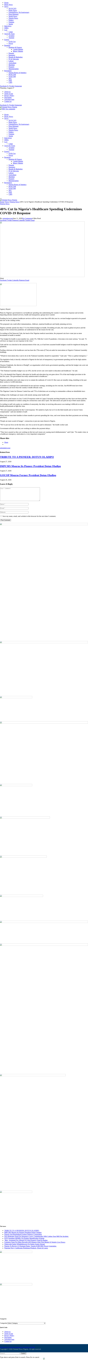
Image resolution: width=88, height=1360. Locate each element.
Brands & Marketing (16, 57)
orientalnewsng (7, 218)
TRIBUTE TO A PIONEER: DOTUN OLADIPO (27, 457)
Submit (23, 1353)
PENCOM (12, 75)
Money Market (18, 51)
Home (6, 3)
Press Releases (13, 14)
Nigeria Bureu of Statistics (17, 73)
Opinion (11, 22)
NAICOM (12, 76)
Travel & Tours (9, 34)
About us (7, 92)
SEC (10, 78)
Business (7, 45)
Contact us (7, 101)
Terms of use (8, 94)
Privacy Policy (9, 95)
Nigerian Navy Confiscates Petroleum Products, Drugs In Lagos (26, 1248)
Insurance (12, 55)
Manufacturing (14, 69)
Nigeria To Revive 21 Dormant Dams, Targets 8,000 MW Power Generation (30, 1246)
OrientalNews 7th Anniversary (19, 12)
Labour (11, 61)
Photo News (8, 5)
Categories (3, 1323)
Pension (11, 53)
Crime (11, 32)
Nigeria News (13, 18)
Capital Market (18, 49)
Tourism (11, 38)
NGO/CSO (12, 8)
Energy (6, 40)
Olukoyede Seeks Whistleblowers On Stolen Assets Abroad (24, 1244)
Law (5, 30)
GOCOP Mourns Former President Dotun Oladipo (28, 475)
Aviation (11, 36)
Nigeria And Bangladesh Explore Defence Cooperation (23, 1234)
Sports (11, 24)
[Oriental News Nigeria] (8, 107)
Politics (11, 20)
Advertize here (9, 99)
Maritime (12, 65)
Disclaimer (8, 97)
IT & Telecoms (14, 59)
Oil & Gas (12, 41)
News (6, 6)
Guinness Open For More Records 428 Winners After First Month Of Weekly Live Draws (34, 1242)
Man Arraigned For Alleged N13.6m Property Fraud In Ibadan (26, 1240)
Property (11, 67)
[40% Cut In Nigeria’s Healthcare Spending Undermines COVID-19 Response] (42, 276)
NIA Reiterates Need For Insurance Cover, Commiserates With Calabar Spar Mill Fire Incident (36, 1236)
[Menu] (0, 111)
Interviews (7, 26)
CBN (10, 82)
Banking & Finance (15, 47)
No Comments (27, 218)
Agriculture (12, 63)
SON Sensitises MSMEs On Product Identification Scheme (24, 1238)
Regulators (8, 71)
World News (13, 16)
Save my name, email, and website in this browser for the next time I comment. (29, 516)
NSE (10, 80)
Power (11, 43)
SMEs (6, 28)
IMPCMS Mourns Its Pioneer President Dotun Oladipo (30, 466)
